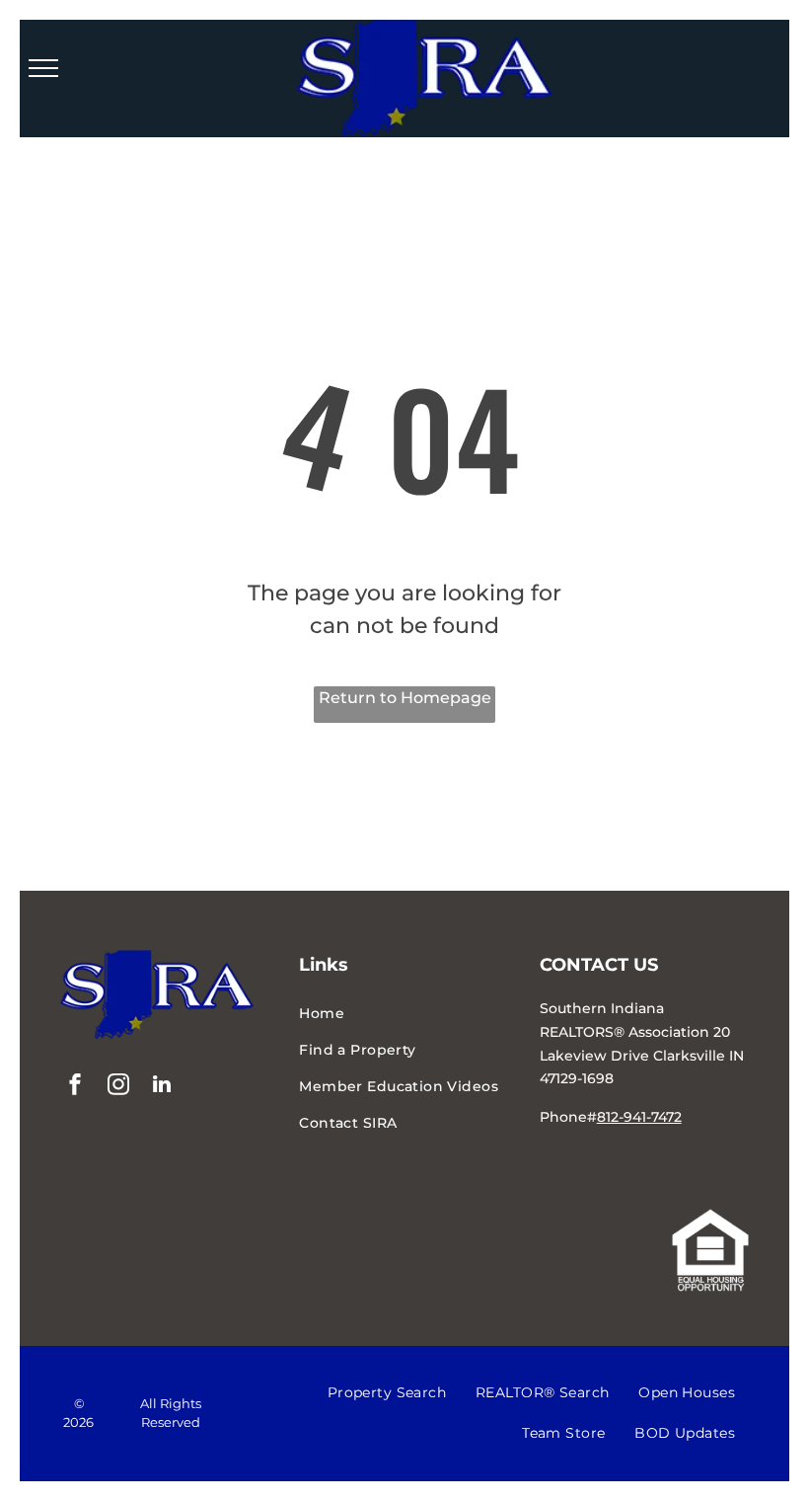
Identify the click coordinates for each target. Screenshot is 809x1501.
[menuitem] (404, 1013)
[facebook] (75, 1086)
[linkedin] (162, 1086)
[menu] (43, 68)
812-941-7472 (639, 1117)
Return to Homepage (405, 697)
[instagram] (118, 1086)
